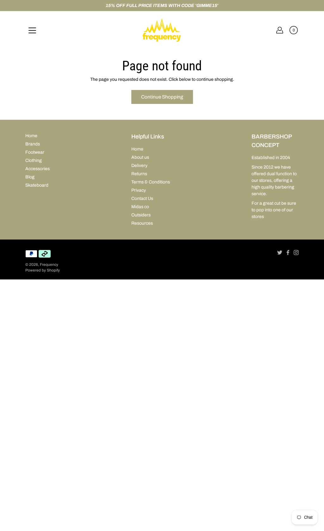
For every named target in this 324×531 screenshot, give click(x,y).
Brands (32, 144)
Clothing (33, 160)
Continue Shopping (162, 96)
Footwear (34, 152)
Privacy (138, 190)
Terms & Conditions (150, 182)
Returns (139, 173)
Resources (142, 223)
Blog (29, 177)
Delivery (139, 165)
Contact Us (142, 198)
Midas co (140, 206)
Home (31, 135)
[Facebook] (287, 252)
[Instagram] (296, 252)
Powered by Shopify (42, 270)
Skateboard (36, 185)
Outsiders (141, 215)
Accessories (37, 168)
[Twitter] (279, 252)
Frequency (49, 264)
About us (140, 157)
